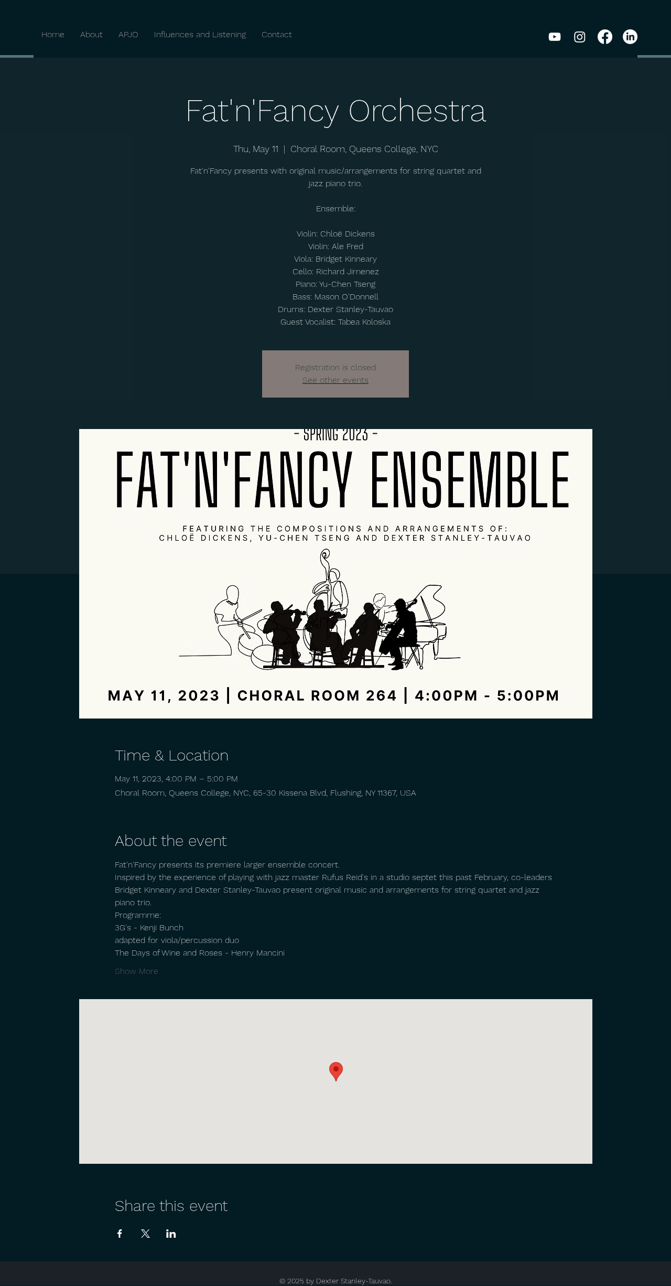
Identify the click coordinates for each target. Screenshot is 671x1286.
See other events (335, 380)
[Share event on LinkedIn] (171, 1233)
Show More (136, 971)
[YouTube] (554, 36)
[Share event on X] (145, 1233)
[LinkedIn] (630, 36)
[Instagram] (579, 36)
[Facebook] (605, 36)
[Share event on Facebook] (120, 1233)
